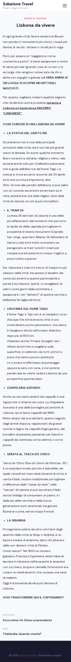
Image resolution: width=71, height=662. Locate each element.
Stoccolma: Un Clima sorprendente (27, 620)
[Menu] (64, 6)
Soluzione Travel (18, 4)
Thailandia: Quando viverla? (22, 634)
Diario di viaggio (35, 18)
